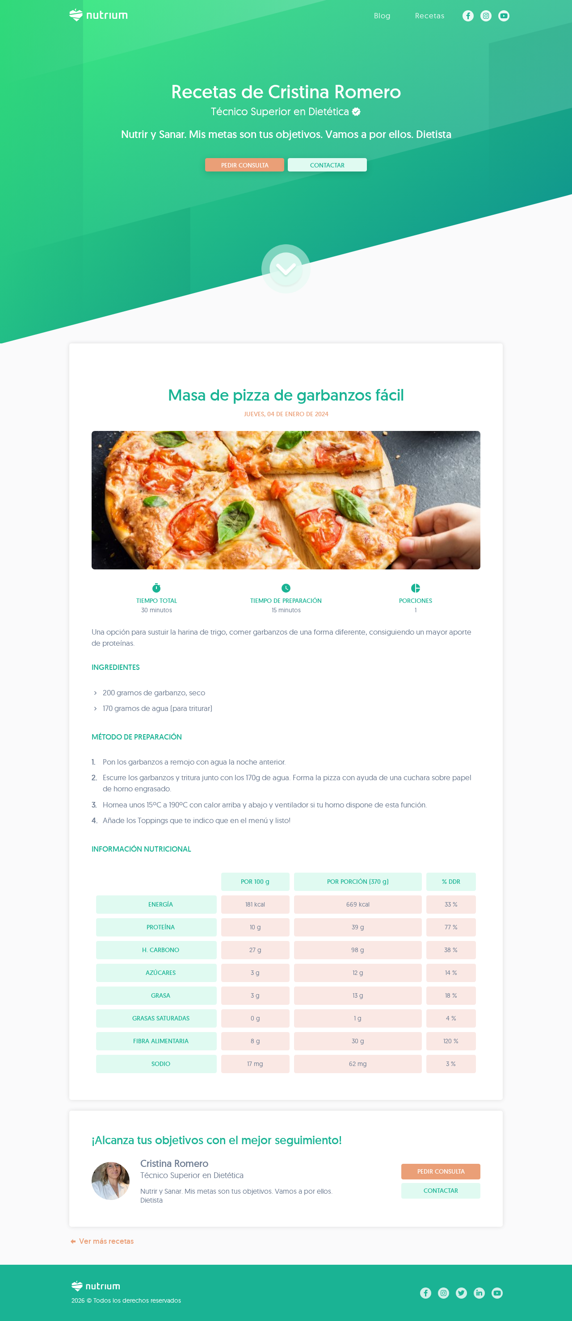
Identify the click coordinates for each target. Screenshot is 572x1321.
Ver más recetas (106, 1241)
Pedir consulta (245, 165)
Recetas (430, 15)
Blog (382, 15)
